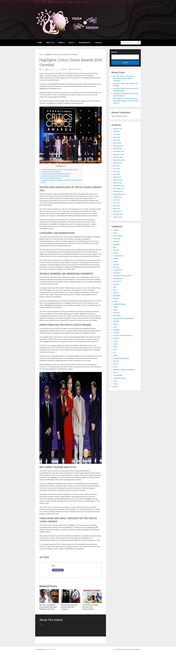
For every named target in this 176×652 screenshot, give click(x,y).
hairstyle (116, 298)
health (115, 301)
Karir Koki (116, 321)
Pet (114, 352)
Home (37, 2)
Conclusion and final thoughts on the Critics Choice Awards (60, 180)
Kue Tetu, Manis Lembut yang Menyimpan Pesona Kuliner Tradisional (123, 78)
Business (116, 250)
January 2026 (117, 149)
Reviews (84, 2)
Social (115, 367)
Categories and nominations (50, 172)
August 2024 (117, 197)
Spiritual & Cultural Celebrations (123, 369)
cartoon (115, 253)
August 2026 (117, 129)
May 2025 (116, 171)
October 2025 (117, 157)
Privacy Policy (123, 649)
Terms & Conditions (134, 649)
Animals (115, 230)
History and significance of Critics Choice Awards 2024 (59, 169)
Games (115, 293)
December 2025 (118, 151)
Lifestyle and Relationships (122, 335)
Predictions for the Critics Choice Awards (54, 176)
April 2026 (116, 140)
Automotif (116, 239)
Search (139, 43)
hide (64, 166)
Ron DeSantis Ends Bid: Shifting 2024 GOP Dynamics (69, 607)
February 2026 (118, 146)
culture (115, 261)
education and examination (122, 276)
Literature (116, 338)
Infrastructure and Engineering (123, 318)
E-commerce (117, 270)
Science (116, 364)
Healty (115, 310)
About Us (50, 43)
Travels (115, 384)
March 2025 (117, 177)
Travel (115, 381)
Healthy (115, 307)
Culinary (115, 258)
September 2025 (119, 160)
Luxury (115, 341)
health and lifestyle (119, 304)
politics (78, 2)
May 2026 (116, 137)
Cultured (116, 264)
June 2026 (116, 134)
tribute (115, 387)
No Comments (76, 69)
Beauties (116, 241)
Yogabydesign (39, 649)
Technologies (117, 375)
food (114, 290)
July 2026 (116, 131)
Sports (43, 2)
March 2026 (117, 143)
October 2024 (118, 191)
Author (43, 182)
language (116, 330)
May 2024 (116, 205)
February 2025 (118, 180)
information (51, 2)
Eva (42, 69)
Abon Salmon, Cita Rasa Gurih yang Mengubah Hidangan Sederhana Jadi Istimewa (125, 101)
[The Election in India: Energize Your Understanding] (92, 596)
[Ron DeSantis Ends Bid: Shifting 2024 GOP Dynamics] (70, 596)
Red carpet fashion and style (51, 178)
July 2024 (116, 200)
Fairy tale (116, 284)
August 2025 (117, 163)
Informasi (116, 313)
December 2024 (118, 186)
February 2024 (118, 214)
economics (60, 2)
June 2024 (116, 203)
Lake (114, 327)
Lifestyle (116, 332)
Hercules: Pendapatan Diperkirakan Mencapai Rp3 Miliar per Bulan (48, 607)
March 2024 (117, 211)
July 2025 (116, 166)
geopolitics (69, 2)
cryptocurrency (118, 256)
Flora (115, 287)
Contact (98, 43)
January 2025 (117, 183)
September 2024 (119, 194)
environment (117, 281)
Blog (71, 43)
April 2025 (116, 174)
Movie (115, 347)
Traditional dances (119, 378)
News (61, 43)
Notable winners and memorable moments (55, 174)
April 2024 (116, 208)
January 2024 (117, 217)
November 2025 (118, 154)
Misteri (115, 344)
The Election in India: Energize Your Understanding (90, 607)
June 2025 (116, 168)
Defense (116, 267)
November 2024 (118, 188)
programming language (121, 358)
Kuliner (115, 324)
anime (115, 233)
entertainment (118, 278)
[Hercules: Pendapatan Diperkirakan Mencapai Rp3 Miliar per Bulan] (49, 596)
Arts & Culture (117, 236)
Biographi (116, 244)
